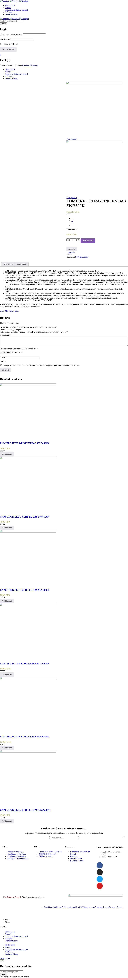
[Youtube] (100, 886)
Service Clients (76, 858)
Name (3, 357)
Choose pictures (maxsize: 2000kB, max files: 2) (19, 349)
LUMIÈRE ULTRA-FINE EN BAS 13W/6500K (24, 443)
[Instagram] (100, 872)
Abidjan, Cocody (45, 856)
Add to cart (88, 241)
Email (3, 361)
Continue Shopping (30, 65)
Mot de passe (5, 39)
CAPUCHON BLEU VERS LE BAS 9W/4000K (24, 590)
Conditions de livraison (17, 854)
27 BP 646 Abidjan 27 (47, 854)
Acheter (71, 249)
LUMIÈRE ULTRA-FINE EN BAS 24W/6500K (24, 736)
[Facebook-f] (100, 865)
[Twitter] (100, 879)
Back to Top (5, 958)
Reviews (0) (21, 264)
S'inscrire (123, 836)
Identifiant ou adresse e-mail (11, 35)
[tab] (8, 264)
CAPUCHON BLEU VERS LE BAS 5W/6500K (24, 516)
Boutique (74, 856)
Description (8, 264)
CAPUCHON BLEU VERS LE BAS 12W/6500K (25, 810)
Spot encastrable (81, 257)
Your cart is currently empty (11, 65)
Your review (5, 335)
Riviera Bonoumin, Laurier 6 (50, 852)
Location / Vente (76, 861)
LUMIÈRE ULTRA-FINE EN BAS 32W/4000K (24, 663)
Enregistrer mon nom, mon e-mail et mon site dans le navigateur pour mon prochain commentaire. (41, 365)
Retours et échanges (15, 852)
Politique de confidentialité (18, 858)
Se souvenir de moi (10, 44)
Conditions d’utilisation (17, 856)
